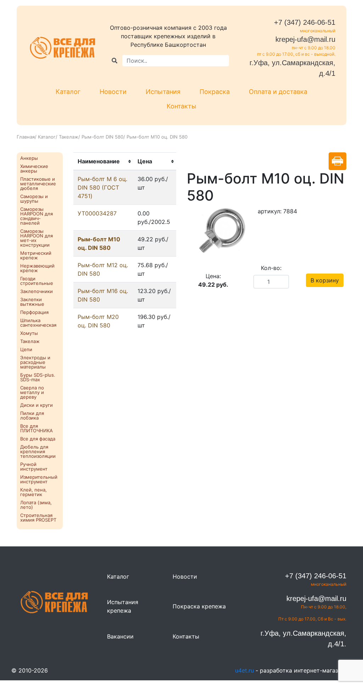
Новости (113, 91)
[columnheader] (103, 161)
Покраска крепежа (199, 606)
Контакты (181, 106)
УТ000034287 (97, 213)
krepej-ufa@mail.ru (305, 39)
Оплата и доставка (278, 91)
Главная (26, 137)
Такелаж (68, 137)
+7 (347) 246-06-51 (304, 22)
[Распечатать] (337, 161)
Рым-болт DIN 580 (102, 137)
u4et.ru (244, 670)
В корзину (325, 280)
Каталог (68, 91)
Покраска (215, 91)
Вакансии (120, 636)
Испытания (163, 91)
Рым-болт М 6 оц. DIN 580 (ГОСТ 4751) (102, 187)
